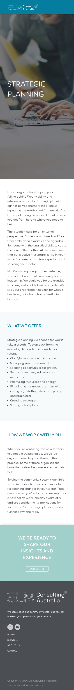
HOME (11, 634)
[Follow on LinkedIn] (17, 627)
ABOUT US (13, 645)
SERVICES (12, 639)
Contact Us (37, 568)
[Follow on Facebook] (10, 627)
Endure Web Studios (31, 685)
